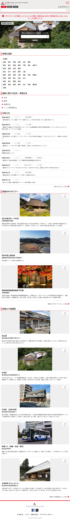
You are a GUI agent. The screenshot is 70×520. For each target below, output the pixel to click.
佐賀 (9, 84)
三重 (24, 72)
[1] (67, 10)
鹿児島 (35, 84)
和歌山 (35, 75)
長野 (9, 68)
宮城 (14, 62)
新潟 (4, 68)
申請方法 (7, 104)
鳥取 (4, 78)
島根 (9, 78)
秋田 (19, 62)
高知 (19, 81)
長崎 (14, 84)
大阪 (19, 75)
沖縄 (4, 88)
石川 (9, 72)
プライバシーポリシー (46, 514)
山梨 (14, 68)
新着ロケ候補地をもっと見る (58, 497)
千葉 (24, 65)
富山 (4, 72)
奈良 (29, 75)
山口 (24, 78)
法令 (5, 98)
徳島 (4, 81)
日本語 (3, 6)
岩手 (9, 62)
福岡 (4, 84)
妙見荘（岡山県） (7, 23)
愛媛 (14, 81)
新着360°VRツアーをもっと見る (57, 304)
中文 (16, 6)
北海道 (5, 59)
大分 (24, 84)
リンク (27, 514)
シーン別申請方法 (10, 108)
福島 (29, 62)
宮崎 (29, 84)
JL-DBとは (20, 514)
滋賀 (9, 75)
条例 (5, 101)
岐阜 (14, 72)
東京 (4, 65)
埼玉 (29, 65)
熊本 (19, 84)
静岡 (19, 68)
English (9, 6)
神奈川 (35, 65)
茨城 (14, 65)
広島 (19, 78)
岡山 (14, 78)
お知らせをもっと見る (60, 186)
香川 (9, 81)
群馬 (19, 65)
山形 (24, 62)
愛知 (19, 72)
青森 (4, 62)
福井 (4, 75)
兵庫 (24, 75)
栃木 (9, 65)
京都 (14, 75)
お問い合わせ (34, 514)
